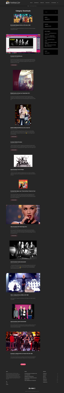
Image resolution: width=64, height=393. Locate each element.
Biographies (36, 2)
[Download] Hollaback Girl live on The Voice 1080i (20, 25)
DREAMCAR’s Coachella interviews (29, 376)
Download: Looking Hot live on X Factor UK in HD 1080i (22, 353)
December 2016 (45, 382)
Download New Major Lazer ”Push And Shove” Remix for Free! (23, 191)
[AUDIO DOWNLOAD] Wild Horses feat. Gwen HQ (20, 127)
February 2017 (45, 379)
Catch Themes (37, 391)
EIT (16, 26)
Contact (7, 384)
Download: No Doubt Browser (16, 56)
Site (6, 381)
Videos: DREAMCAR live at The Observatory (30, 380)
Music (31, 2)
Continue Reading (14, 65)
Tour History (47, 2)
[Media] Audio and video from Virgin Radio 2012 (20, 93)
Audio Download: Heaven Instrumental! (18, 321)
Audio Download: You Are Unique (17, 169)
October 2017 (45, 373)
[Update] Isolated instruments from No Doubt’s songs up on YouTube (50, 37)
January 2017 (45, 380)
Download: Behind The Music (16, 142)
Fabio (17, 57)
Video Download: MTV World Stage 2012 (19, 226)
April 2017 (44, 376)
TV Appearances (53, 2)
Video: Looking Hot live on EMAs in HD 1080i (19, 295)
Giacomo (46, 42)
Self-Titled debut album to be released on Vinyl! (31, 373)
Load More (23, 364)
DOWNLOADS (42, 2)
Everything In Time (15, 2)
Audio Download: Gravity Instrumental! (18, 261)
